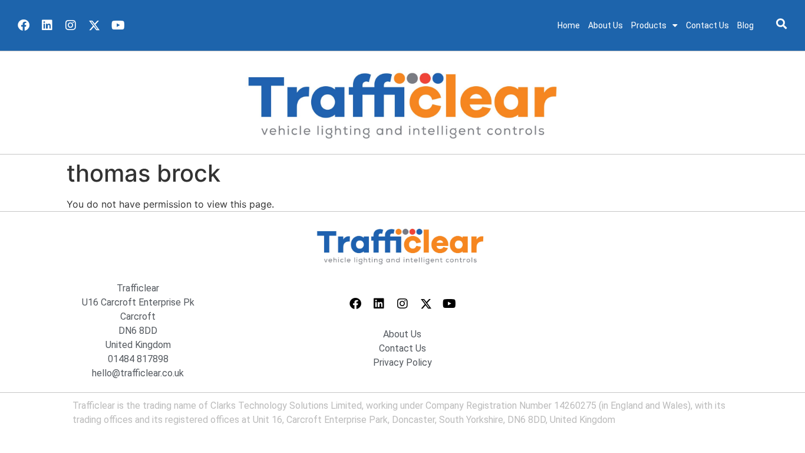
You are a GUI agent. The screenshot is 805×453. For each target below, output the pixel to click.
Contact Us (707, 25)
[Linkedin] (47, 25)
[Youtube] (118, 25)
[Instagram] (71, 25)
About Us (605, 25)
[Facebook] (23, 25)
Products (649, 25)
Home (568, 25)
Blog (745, 25)
